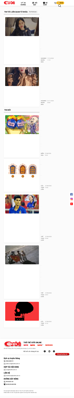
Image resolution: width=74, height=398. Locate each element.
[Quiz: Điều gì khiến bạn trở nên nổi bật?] (22, 169)
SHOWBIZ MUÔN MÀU (43, 60)
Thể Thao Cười (42, 238)
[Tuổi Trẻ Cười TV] (49, 351)
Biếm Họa (42, 154)
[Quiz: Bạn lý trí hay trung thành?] (22, 311)
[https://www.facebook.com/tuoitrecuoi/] (45, 351)
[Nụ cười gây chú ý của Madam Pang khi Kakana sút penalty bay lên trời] (22, 204)
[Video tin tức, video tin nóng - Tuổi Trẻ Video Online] (41, 345)
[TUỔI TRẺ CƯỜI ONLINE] (13, 344)
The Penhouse (32, 11)
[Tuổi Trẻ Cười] (54, 351)
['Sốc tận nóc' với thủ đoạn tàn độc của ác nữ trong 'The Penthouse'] (22, 26)
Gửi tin (61, 3)
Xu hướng (23, 4)
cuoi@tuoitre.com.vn (11, 369)
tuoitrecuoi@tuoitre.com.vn (13, 375)
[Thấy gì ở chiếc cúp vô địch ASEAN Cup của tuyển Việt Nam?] (22, 124)
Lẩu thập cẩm (42, 187)
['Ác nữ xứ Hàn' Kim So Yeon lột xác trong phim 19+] (22, 76)
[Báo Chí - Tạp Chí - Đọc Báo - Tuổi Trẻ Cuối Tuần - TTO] (33, 345)
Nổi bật (35, 4)
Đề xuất (45, 4)
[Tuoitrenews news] (49, 345)
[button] (54, 3)
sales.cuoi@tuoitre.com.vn (13, 363)
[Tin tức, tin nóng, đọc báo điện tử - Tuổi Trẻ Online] (26, 345)
